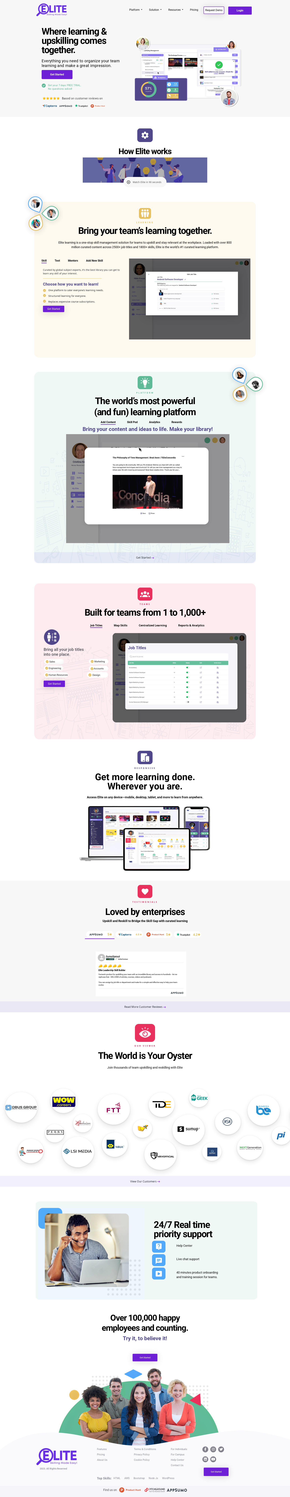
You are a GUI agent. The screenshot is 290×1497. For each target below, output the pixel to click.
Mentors (73, 260)
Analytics (154, 422)
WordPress (168, 1478)
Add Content (108, 422)
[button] (145, 182)
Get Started (57, 74)
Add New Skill (94, 260)
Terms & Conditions (145, 1449)
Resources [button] (174, 9)
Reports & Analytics (191, 625)
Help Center (177, 1459)
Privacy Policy (142, 1454)
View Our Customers (143, 1181)
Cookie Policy (142, 1459)
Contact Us (177, 1465)
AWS (127, 1478)
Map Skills (120, 625)
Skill (44, 260)
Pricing (194, 9)
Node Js (153, 1478)
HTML (116, 1478)
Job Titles (96, 625)
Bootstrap (139, 1478)
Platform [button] (134, 9)
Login (240, 10)
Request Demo (214, 10)
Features (102, 1449)
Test (57, 260)
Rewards (177, 422)
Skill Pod (132, 422)
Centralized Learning (153, 625)
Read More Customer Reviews (143, 1007)
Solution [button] (154, 9)
